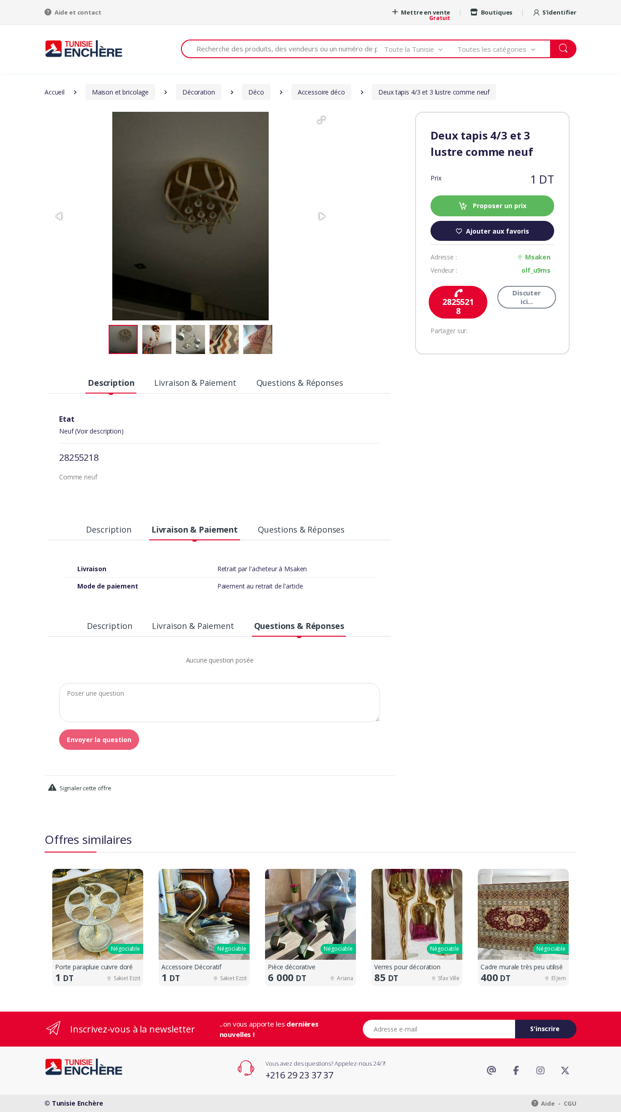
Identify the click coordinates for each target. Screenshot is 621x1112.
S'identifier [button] (559, 12)
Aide (547, 1103)
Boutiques (496, 12)
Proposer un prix (498, 205)
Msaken (538, 257)
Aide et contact (77, 12)
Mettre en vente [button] (425, 12)
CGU (570, 1103)
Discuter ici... (526, 297)
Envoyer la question (99, 739)
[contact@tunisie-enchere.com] (491, 1070)
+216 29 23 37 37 (299, 1075)
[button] (421, 49)
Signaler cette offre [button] (84, 788)
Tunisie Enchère (77, 1103)
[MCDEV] (84, 48)
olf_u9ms (536, 270)
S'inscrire (545, 1028)
